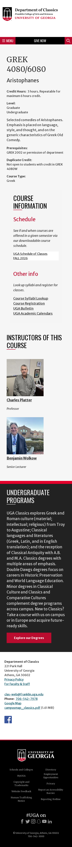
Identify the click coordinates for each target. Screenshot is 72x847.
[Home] (36, 18)
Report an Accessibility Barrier (50, 791)
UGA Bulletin (23, 308)
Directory (50, 769)
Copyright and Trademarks (21, 784)
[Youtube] (44, 821)
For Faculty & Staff (17, 684)
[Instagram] (33, 821)
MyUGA (21, 775)
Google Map (12, 703)
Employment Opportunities (50, 776)
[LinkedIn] (50, 821)
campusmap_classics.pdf (22, 708)
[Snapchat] (39, 821)
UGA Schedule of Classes (30, 254)
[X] (27, 821)
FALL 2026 (20, 258)
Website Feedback (21, 791)
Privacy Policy (14, 679)
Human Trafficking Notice (21, 799)
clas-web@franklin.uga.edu (23, 694)
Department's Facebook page (8, 719)
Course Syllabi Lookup (30, 298)
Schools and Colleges (21, 769)
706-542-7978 (27, 699)
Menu (9, 40)
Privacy (51, 783)
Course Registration (29, 303)
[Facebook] (22, 821)
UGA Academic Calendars (33, 313)
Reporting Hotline (51, 799)
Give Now (40, 40)
